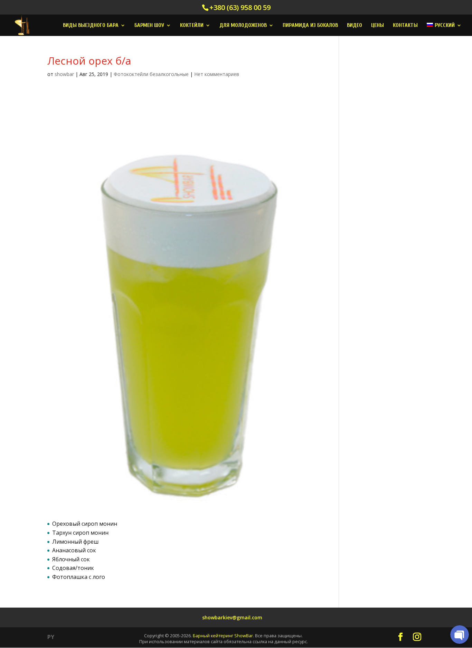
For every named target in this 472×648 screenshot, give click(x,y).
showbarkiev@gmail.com (232, 617)
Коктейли (192, 25)
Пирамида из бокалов (310, 25)
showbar (64, 74)
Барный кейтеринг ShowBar (223, 635)
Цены (377, 25)
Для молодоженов (243, 25)
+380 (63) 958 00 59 (240, 7)
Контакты (405, 25)
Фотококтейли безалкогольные (151, 74)
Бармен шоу (149, 25)
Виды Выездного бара (91, 25)
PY (50, 637)
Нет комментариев (216, 74)
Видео (354, 25)
